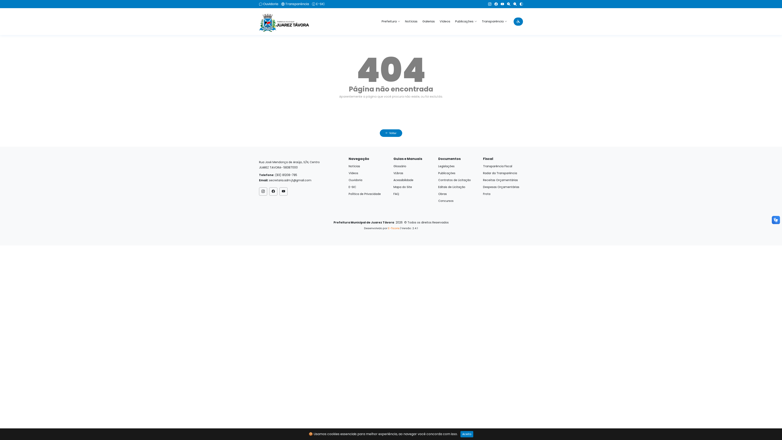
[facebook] (494, 4)
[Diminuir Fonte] (513, 4)
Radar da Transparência (500, 173)
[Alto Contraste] (520, 4)
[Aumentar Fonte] (507, 4)
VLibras (398, 173)
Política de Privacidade (365, 193)
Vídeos (445, 21)
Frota (486, 193)
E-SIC (320, 4)
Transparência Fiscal (497, 166)
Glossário (399, 166)
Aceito (466, 434)
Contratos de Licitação (454, 180)
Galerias (428, 21)
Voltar (392, 133)
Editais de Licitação (451, 187)
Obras (442, 193)
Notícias (411, 21)
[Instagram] (488, 4)
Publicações (446, 173)
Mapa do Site (402, 187)
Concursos (446, 200)
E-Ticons (394, 228)
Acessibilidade (403, 180)
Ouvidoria (270, 4)
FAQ (396, 193)
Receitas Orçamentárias (500, 180)
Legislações (446, 166)
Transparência (297, 4)
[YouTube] (501, 4)
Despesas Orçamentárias (501, 187)
